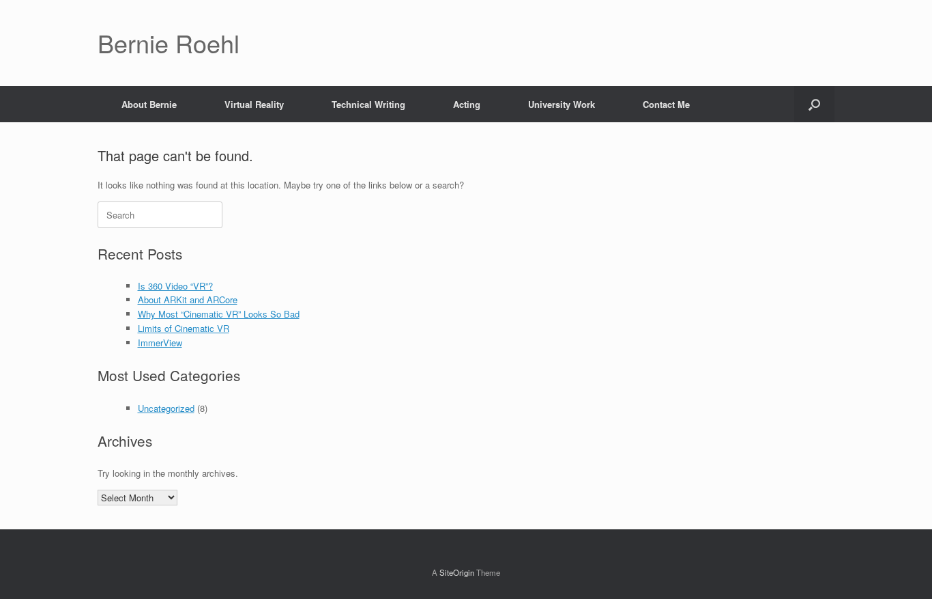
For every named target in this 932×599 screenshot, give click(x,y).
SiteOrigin (456, 572)
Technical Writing (368, 104)
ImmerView (160, 342)
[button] (814, 104)
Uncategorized (166, 408)
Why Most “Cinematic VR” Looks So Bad (219, 313)
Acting (466, 104)
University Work (561, 104)
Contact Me (666, 104)
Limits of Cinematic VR (183, 328)
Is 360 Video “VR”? (175, 285)
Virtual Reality (254, 104)
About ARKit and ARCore (187, 299)
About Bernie (149, 104)
